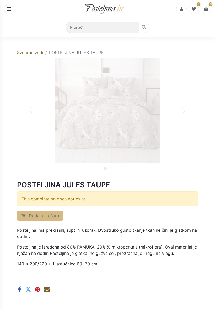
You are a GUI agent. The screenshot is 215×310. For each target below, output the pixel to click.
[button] (30, 110)
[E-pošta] (47, 290)
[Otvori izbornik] (9, 9)
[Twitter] (28, 290)
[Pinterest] (37, 290)
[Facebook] (20, 290)
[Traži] (144, 27)
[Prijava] (181, 9)
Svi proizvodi (30, 52)
